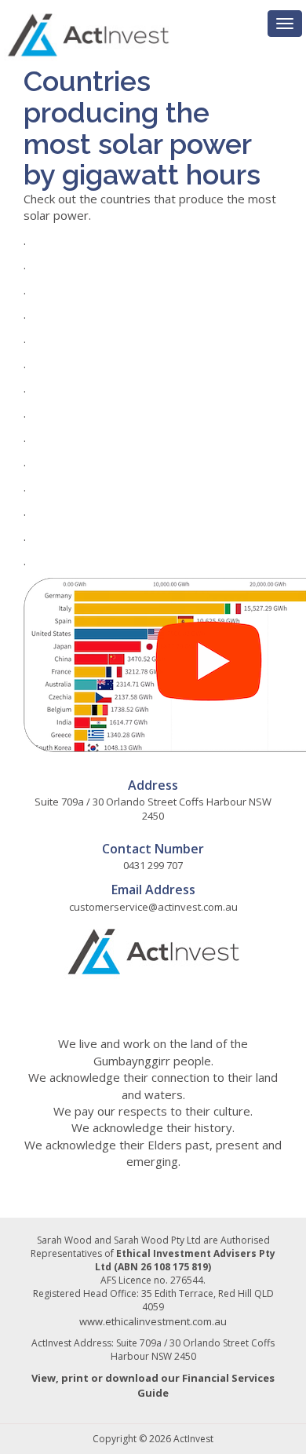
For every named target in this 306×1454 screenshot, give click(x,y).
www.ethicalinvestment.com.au (153, 1321)
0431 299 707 (153, 865)
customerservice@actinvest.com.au (153, 907)
